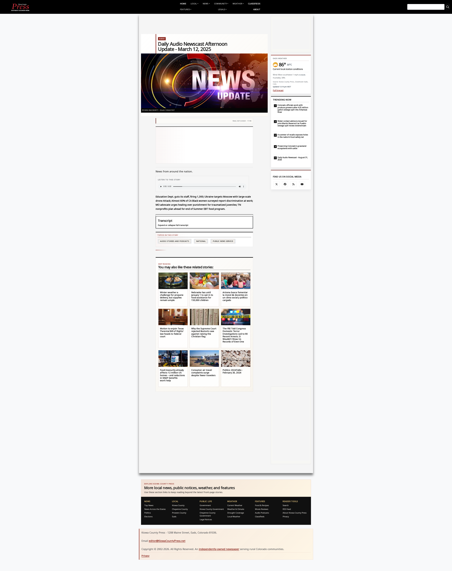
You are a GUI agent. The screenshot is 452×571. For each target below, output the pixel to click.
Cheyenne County (180, 509)
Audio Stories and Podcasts (174, 241)
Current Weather (234, 505)
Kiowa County (178, 505)
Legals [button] (221, 9)
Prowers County (179, 512)
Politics (147, 512)
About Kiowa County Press (295, 512)
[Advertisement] (204, 145)
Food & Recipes (262, 505)
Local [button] (194, 3)
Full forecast (278, 90)
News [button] (205, 3)
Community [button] (220, 3)
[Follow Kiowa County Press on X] (277, 184)
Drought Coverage (235, 512)
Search (286, 505)
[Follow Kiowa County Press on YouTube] (302, 184)
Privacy (286, 516)
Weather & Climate (235, 509)
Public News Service (223, 241)
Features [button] (185, 9)
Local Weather (233, 516)
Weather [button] (237, 3)
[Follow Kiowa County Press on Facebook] (285, 184)
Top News (148, 505)
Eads (174, 516)
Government (205, 505)
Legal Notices (206, 519)
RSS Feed (287, 509)
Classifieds (254, 3)
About (256, 9)
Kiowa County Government (212, 509)
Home (183, 3)
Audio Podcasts (262, 512)
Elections (148, 516)
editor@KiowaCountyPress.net (167, 540)
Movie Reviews (261, 509)
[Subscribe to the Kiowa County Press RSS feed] (294, 184)
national (201, 241)
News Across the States (155, 509)
